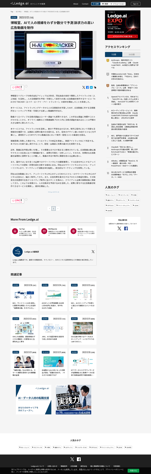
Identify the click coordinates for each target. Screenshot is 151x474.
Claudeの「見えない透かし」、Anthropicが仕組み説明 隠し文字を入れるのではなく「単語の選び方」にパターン (124, 151)
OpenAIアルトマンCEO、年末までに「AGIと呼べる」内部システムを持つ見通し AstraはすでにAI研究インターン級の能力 (125, 100)
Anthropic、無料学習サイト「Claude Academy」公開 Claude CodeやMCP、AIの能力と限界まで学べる (124, 64)
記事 (97, 4)
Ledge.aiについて (37, 466)
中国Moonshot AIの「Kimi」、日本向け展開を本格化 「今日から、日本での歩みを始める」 (125, 76)
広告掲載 (74, 466)
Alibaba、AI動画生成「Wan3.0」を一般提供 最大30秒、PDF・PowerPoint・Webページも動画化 (124, 163)
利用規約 (116, 466)
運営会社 (83, 466)
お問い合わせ (52, 466)
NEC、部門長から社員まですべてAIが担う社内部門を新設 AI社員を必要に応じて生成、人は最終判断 (125, 138)
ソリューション (118, 4)
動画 (106, 4)
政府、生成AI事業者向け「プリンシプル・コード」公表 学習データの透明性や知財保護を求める (124, 87)
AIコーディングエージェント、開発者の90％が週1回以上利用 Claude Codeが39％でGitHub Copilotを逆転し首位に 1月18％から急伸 (124, 114)
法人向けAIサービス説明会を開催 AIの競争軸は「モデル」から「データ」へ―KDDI (124, 174)
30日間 (132, 54)
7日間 (113, 54)
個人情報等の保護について (100, 466)
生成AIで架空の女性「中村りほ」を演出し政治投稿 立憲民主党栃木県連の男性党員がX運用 (124, 126)
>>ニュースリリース (53, 192)
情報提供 (64, 466)
